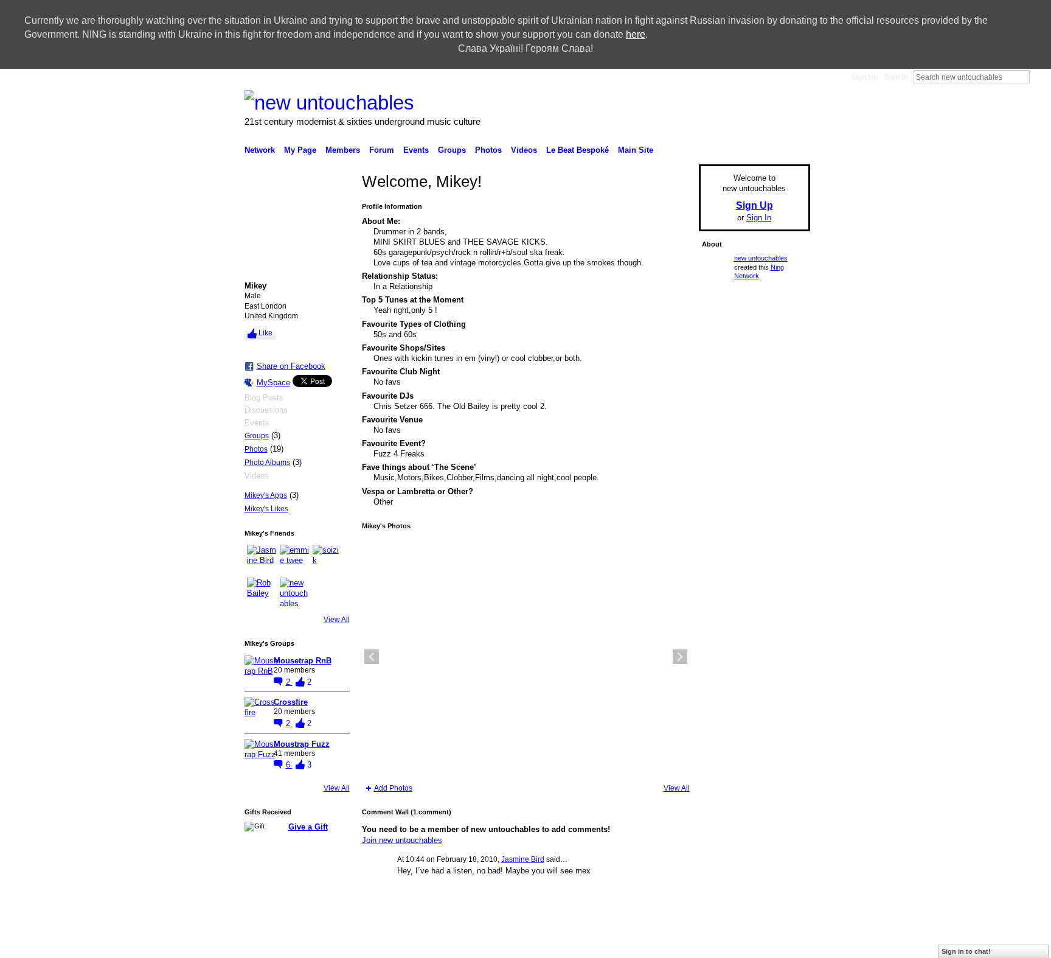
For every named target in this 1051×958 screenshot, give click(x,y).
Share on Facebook (291, 366)
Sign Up (864, 77)
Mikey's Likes (266, 509)
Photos (256, 449)
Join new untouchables (402, 840)
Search (1039, 76)
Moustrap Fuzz (302, 744)
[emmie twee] (294, 559)
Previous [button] (371, 656)
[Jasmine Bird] (261, 559)
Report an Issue (665, 944)
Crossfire (291, 702)
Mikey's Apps (266, 495)
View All (337, 619)
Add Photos (393, 788)
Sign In (895, 77)
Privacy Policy (723, 944)
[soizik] (327, 559)
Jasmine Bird (522, 859)
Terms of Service (782, 944)
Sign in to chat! (966, 951)
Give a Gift (308, 826)
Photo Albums (267, 462)
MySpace (273, 382)
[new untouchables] (294, 592)
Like (265, 333)
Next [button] (680, 656)
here (635, 34)
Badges (617, 944)
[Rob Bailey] (261, 592)
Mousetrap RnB (302, 660)
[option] (525, 656)
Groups (257, 436)
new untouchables (761, 258)
